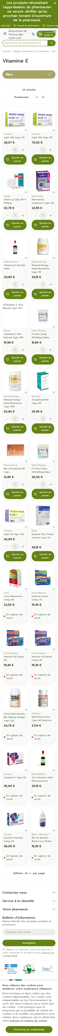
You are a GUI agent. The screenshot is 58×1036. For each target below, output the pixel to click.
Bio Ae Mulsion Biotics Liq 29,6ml (42, 839)
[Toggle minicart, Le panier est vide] (40, 34)
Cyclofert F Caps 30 (15, 777)
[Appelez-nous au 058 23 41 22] (33, 34)
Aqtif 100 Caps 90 (42, 137)
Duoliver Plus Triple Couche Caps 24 (42, 536)
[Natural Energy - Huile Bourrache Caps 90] (43, 246)
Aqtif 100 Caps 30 (14, 137)
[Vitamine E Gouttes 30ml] (15, 246)
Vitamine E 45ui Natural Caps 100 (13, 335)
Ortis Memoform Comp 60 (13, 598)
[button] (29, 74)
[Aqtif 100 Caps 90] (43, 118)
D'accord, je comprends (29, 1029)
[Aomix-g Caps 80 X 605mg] (15, 181)
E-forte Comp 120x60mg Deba (41, 470)
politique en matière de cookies (28, 1021)
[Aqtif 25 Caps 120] (15, 515)
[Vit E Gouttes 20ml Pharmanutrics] (43, 758)
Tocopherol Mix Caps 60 (40, 401)
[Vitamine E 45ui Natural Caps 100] (15, 315)
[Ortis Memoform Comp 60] (15, 577)
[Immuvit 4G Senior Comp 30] (43, 638)
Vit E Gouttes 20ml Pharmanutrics (42, 779)
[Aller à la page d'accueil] (19, 34)
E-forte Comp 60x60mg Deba (40, 335)
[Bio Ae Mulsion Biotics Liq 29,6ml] (43, 819)
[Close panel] (55, 3)
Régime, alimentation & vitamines (31, 51)
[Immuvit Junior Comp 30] (43, 577)
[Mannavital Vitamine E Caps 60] (43, 181)
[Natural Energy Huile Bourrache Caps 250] (15, 381)
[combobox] (25, 43)
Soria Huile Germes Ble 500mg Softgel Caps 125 (14, 717)
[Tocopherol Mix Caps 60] (43, 381)
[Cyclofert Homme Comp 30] (15, 819)
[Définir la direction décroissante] (43, 97)
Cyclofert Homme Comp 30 (13, 839)
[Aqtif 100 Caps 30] (15, 118)
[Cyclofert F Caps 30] (15, 758)
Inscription (29, 943)
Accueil (6, 51)
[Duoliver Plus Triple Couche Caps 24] (43, 515)
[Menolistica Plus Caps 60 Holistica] (43, 698)
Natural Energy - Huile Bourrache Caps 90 (41, 269)
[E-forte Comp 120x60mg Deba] (43, 450)
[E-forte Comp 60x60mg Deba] (43, 315)
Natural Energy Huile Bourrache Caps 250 (12, 403)
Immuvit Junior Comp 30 (40, 598)
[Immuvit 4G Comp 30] (15, 638)
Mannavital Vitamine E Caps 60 (43, 201)
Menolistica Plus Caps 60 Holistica (42, 718)
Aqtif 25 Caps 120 (14, 534)
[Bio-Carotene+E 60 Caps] (15, 450)
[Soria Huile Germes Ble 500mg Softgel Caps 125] (15, 698)
